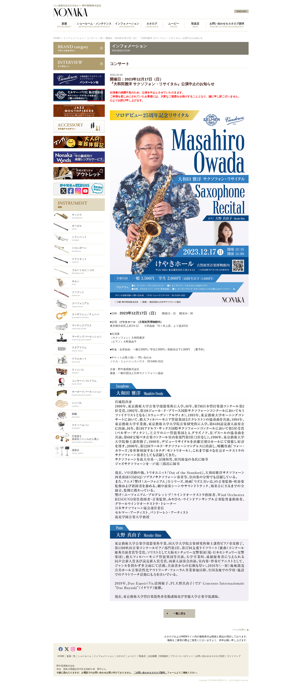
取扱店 (142, 656)
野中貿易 (100, 10)
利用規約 (163, 656)
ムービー (132, 656)
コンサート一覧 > (96, 38)
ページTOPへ (239, 630)
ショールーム (84, 656)
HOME (56, 38)
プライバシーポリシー (182, 656)
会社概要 (152, 656)
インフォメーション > (74, 38)
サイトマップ (234, 656)
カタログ (120, 656)
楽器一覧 (71, 656)
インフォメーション (104, 656)
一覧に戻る (179, 613)
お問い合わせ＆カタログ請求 (227, 25)
